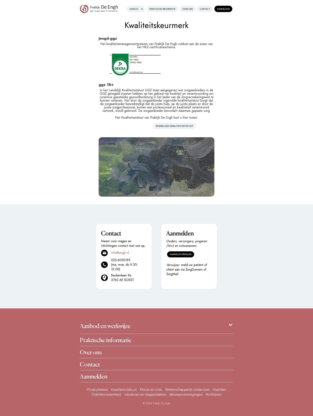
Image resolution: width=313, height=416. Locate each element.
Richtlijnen (214, 394)
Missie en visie (151, 389)
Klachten (219, 389)
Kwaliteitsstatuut (124, 389)
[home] (99, 6)
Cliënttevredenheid (106, 394)
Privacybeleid (97, 389)
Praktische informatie (162, 9)
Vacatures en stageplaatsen (145, 394)
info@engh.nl (120, 252)
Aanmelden (223, 9)
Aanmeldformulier (181, 254)
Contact (205, 9)
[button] (136, 9)
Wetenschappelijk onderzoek (187, 389)
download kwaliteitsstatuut (174, 126)
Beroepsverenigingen (186, 394)
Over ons (187, 9)
